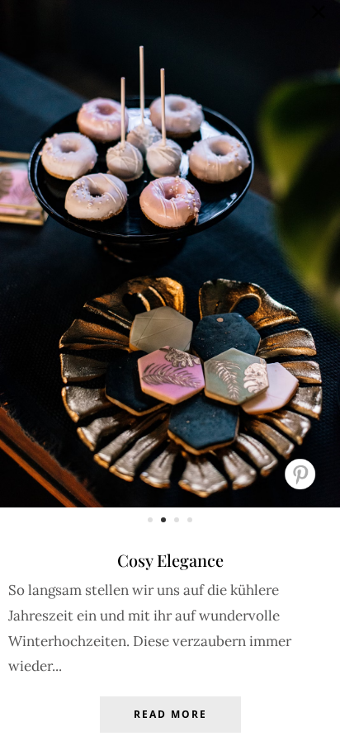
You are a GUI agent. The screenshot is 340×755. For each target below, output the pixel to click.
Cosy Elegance (170, 560)
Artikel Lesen (170, 727)
